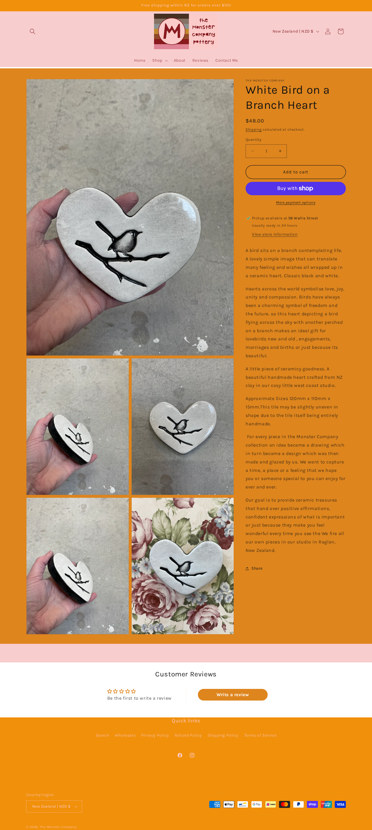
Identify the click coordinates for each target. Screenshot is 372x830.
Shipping (254, 129)
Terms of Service (260, 735)
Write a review (233, 694)
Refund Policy (188, 735)
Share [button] (257, 568)
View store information (274, 234)
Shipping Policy (223, 735)
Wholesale (125, 735)
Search (102, 735)
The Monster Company (58, 827)
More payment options (295, 202)
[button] (32, 31)
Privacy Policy (155, 735)
